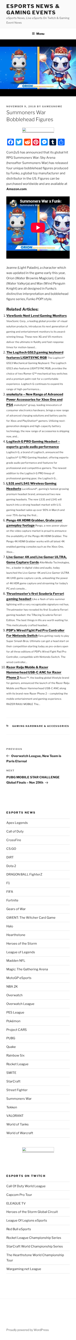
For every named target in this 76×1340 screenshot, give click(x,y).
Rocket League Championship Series (33, 1238)
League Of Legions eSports (26, 1220)
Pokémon (13, 1021)
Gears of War (16, 909)
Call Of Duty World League (26, 1186)
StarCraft (13, 1081)
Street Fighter (17, 1090)
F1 (8, 883)
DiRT (10, 857)
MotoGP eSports (18, 978)
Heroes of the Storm (21, 943)
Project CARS (16, 1030)
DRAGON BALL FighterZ (24, 874)
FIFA (9, 892)
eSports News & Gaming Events (33, 9)
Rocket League (17, 1064)
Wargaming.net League (23, 1269)
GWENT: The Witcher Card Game (31, 918)
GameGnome (52, 106)
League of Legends (20, 952)
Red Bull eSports (18, 1229)
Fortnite (12, 900)
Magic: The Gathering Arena (27, 969)
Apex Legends (17, 823)
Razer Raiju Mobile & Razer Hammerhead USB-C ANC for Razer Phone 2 (33, 672)
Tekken (11, 1107)
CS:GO (11, 849)
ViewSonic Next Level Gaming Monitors (36, 316)
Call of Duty (15, 831)
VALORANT (15, 1116)
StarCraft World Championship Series (34, 1246)
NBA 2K (12, 986)
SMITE (11, 1073)
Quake (11, 1047)
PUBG (10, 1038)
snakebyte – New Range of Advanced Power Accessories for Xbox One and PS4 (34, 399)
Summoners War (19, 1099)
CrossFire (13, 840)
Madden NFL (15, 961)
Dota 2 (11, 866)
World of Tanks (17, 1124)
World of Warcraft (19, 1133)
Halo (9, 926)
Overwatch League (20, 1004)
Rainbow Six (15, 1055)
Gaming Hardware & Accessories (40, 726)
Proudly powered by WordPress (27, 1330)
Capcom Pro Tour (19, 1195)
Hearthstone (15, 935)
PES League (15, 1012)
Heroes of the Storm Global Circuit (32, 1212)
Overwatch (14, 995)
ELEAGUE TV (16, 1203)
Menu (40, 33)
